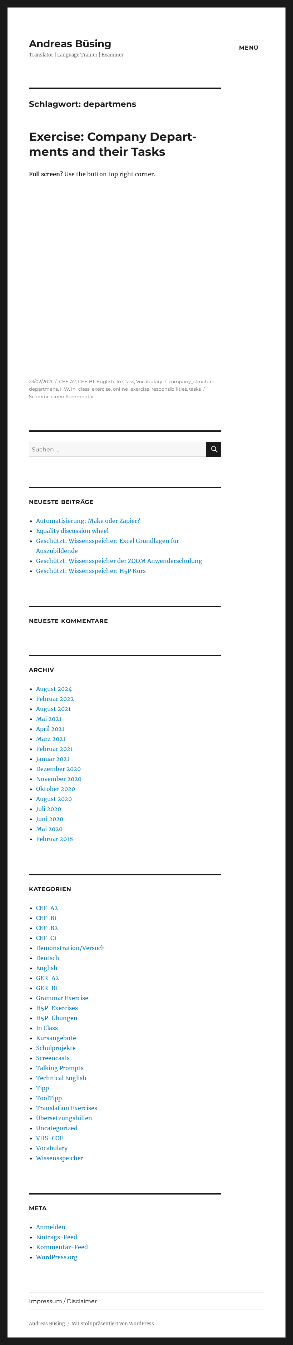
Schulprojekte (56, 1048)
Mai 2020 (49, 828)
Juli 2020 (48, 808)
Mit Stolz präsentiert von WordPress (112, 1324)
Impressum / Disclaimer (63, 1301)
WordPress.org (57, 1257)
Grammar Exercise (62, 998)
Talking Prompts (60, 1068)
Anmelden (50, 1227)
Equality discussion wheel (72, 530)
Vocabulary (149, 381)
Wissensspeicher (59, 1158)
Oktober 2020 (55, 788)
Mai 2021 (48, 718)
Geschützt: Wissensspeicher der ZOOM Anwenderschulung (119, 560)
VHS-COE (49, 1138)
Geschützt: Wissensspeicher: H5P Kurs (91, 570)
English (105, 381)
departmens (43, 389)
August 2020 (54, 798)
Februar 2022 (55, 698)
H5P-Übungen (57, 1018)
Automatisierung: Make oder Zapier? (88, 520)
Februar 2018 (54, 838)
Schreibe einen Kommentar (61, 396)
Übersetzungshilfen (64, 1118)
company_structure (191, 381)
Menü (249, 47)
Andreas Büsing (70, 44)
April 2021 (50, 728)
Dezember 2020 (58, 768)
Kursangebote (56, 1038)
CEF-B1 (86, 381)
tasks (195, 389)
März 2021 (50, 738)
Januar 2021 (52, 758)
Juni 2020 (49, 818)
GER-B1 (47, 988)
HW (64, 389)
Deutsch (47, 957)
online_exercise (131, 389)
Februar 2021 (54, 748)
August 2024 (54, 688)
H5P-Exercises (57, 1008)
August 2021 (53, 708)
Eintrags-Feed (56, 1237)
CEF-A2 (67, 381)
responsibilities (169, 389)
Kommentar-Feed (62, 1247)
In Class (125, 381)
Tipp (42, 1088)
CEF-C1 (46, 937)
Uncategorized (57, 1128)
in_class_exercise (91, 389)
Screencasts (53, 1058)
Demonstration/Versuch (70, 947)
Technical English (61, 1078)
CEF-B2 (47, 927)
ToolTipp (49, 1098)
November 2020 (58, 778)
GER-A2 (47, 977)
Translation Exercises (66, 1108)
